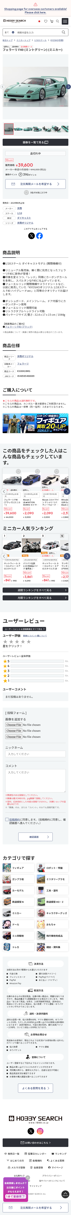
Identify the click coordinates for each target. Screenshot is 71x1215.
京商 (19, 208)
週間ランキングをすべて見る (35, 590)
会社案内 (18, 1175)
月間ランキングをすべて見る (35, 598)
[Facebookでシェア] (39, 236)
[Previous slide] (2, 86)
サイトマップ (35, 1186)
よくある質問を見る (34, 1088)
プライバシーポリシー (52, 1175)
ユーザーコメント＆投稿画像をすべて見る (23, 629)
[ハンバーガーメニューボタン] (65, 21)
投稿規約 (14, 819)
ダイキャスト (24, 217)
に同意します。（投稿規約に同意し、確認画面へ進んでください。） (37, 821)
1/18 (19, 213)
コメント (11, 766)
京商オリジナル (25, 222)
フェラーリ (23, 363)
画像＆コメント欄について (35, 635)
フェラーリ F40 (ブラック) (18, 326)
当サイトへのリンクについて (52, 1180)
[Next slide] (68, 86)
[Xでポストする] (31, 236)
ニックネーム (14, 747)
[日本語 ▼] (39, 21)
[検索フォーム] (57, 21)
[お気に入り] (45, 21)
